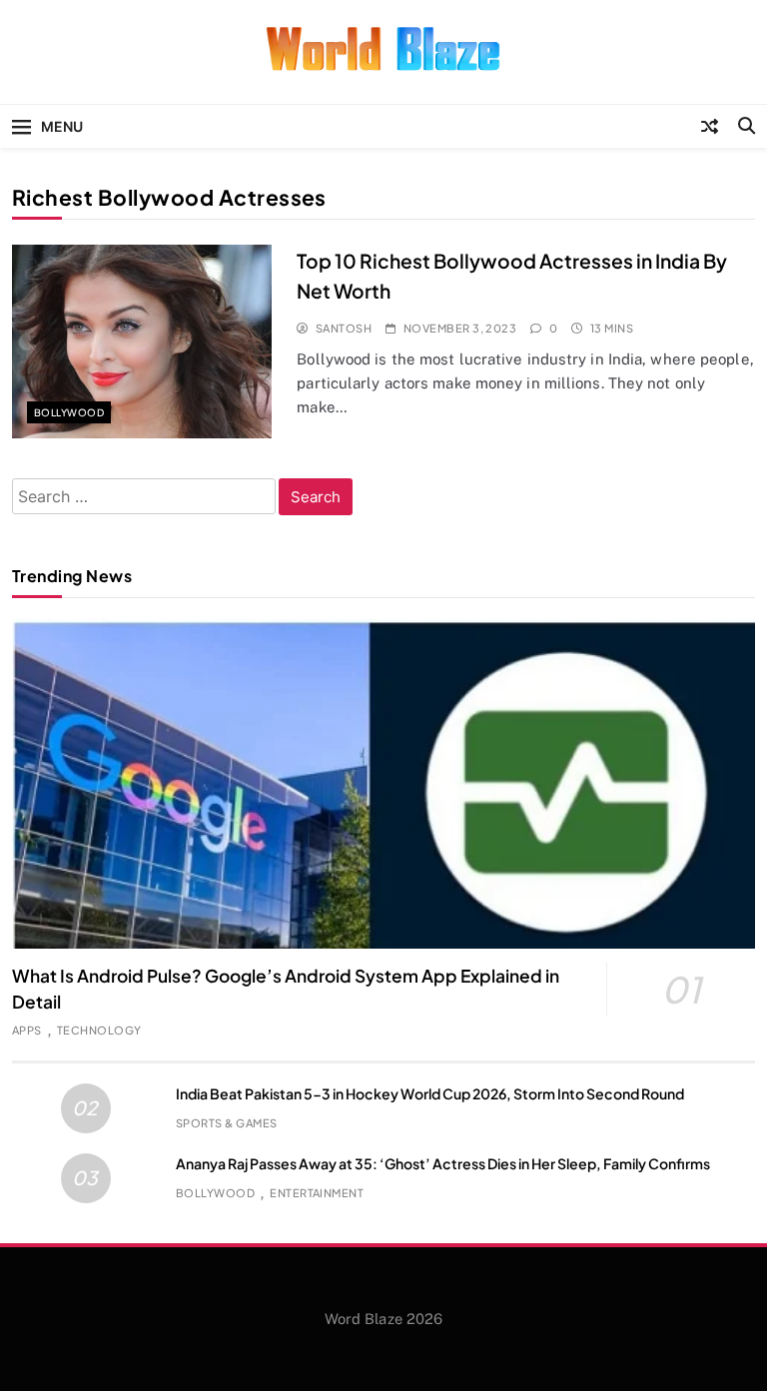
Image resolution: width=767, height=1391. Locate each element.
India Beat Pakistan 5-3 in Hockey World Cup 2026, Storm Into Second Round (430, 1093)
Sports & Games (227, 1122)
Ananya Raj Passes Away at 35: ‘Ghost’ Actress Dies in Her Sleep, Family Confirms (443, 1163)
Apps (27, 1030)
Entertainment (317, 1192)
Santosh (344, 328)
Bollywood (69, 412)
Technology (99, 1030)
